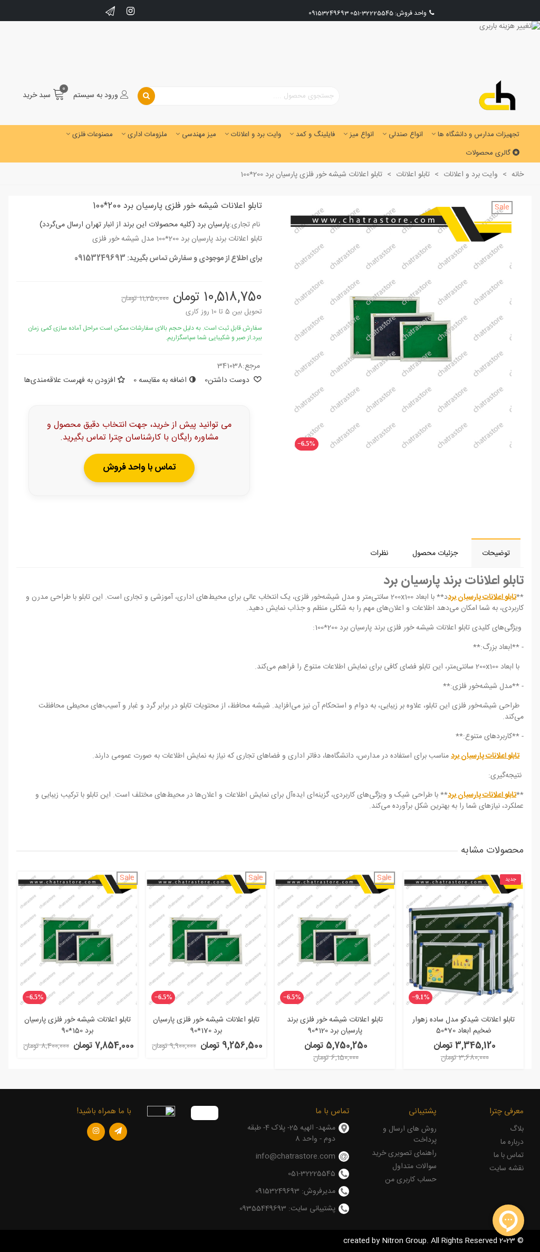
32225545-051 (371, 13)
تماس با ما (509, 1155)
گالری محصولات (488, 153)
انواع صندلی (406, 134)
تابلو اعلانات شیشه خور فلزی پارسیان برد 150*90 (77, 1026)
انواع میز (362, 134)
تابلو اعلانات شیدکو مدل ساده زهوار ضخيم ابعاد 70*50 (463, 1026)
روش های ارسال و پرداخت (409, 1134)
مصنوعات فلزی (92, 134)
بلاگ (517, 1129)
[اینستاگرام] (96, 1132)
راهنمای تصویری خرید (404, 1153)
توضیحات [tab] (496, 553)
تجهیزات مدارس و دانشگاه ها (478, 134)
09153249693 (328, 13)
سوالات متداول (414, 1166)
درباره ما (512, 1142)
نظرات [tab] (379, 553)
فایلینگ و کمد (315, 134)
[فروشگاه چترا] (497, 95)
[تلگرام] (118, 1132)
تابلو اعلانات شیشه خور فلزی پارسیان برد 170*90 (206, 1026)
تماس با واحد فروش (139, 467)
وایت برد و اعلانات (256, 134)
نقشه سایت (506, 1168)
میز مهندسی (199, 134)
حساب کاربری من (410, 1179)
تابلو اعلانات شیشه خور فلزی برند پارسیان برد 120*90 (335, 1026)
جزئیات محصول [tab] (435, 553)
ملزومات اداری (147, 134)
